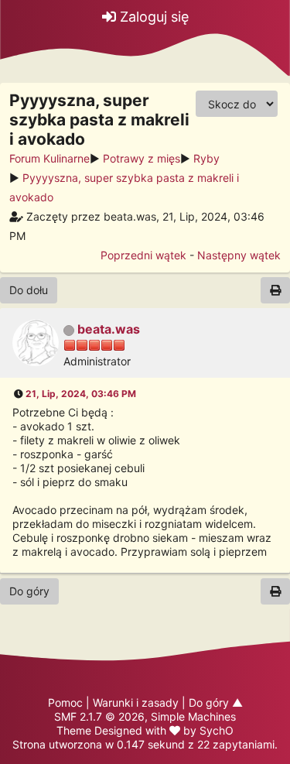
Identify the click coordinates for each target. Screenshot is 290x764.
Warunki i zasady (136, 702)
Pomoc (65, 702)
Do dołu (28, 289)
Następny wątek (239, 255)
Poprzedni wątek (143, 255)
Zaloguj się (152, 17)
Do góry (29, 591)
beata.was (108, 329)
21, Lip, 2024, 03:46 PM (81, 393)
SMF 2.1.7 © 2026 (99, 716)
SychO (217, 730)
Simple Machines (193, 716)
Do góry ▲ (216, 702)
